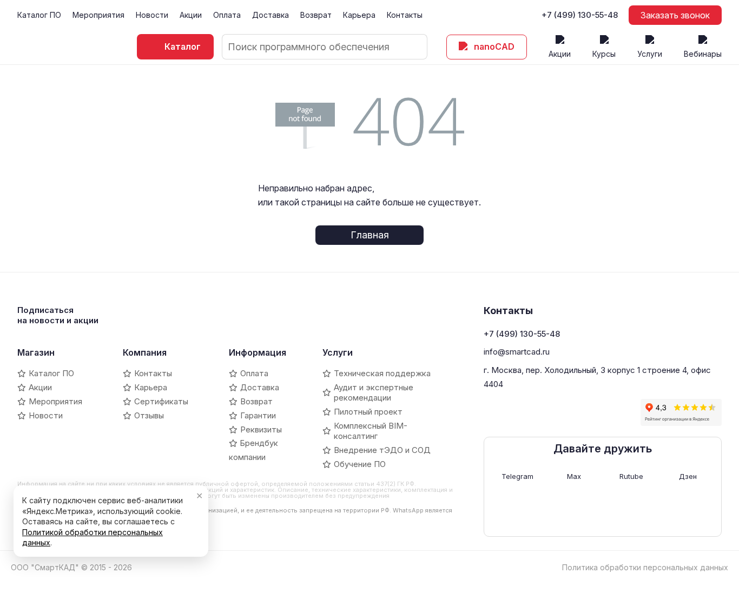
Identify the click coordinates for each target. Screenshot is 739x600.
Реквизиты (261, 429)
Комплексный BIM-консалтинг (370, 431)
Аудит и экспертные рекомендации (373, 392)
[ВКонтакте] (492, 412)
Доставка (270, 14)
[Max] (528, 412)
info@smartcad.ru (517, 351)
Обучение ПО (360, 464)
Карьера (359, 14)
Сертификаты (161, 401)
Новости (152, 14)
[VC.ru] (584, 412)
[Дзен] (565, 412)
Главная (370, 235)
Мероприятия (98, 14)
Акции (191, 14)
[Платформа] (602, 412)
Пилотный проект (368, 411)
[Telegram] (510, 412)
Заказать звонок (675, 15)
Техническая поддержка (382, 373)
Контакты (405, 14)
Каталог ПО (39, 14)
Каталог (182, 46)
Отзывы (149, 415)
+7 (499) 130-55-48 (580, 15)
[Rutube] (547, 412)
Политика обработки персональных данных (645, 567)
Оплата (227, 14)
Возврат (316, 14)
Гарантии (258, 415)
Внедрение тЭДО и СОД (382, 450)
